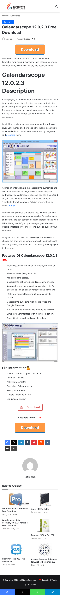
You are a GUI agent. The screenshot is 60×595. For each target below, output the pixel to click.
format (12, 205)
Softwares (15, 16)
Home (6, 16)
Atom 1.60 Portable (40, 509)
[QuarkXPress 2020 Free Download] (15, 549)
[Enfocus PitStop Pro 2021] (44, 525)
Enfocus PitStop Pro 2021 (43, 535)
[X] (14, 442)
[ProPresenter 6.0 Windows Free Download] (15, 499)
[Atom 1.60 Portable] (44, 499)
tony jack (9, 39)
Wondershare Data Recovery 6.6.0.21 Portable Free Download (15, 523)
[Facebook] (7, 442)
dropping (10, 135)
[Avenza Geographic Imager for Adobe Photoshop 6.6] (44, 549)
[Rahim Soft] (16, 6)
